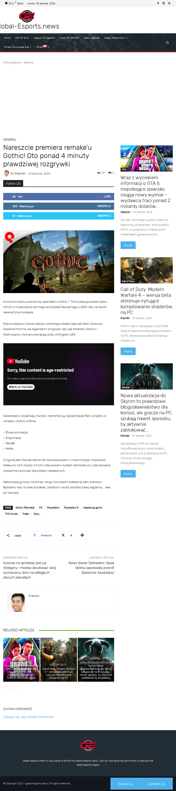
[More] (82, 535)
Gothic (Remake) (25, 507)
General (28, 62)
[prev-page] (6, 689)
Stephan (125, 212)
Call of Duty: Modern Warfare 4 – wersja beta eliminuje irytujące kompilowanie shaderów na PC (58, 673)
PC (40, 507)
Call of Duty (58, 665)
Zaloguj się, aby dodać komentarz (28, 717)
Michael (125, 435)
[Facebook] (158, 3)
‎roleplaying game (92, 507)
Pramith (20, 173)
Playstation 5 (71, 507)
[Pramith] (7, 173)
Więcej (128, 245)
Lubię (107, 196)
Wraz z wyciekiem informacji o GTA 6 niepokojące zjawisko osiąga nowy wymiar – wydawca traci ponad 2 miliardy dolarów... (145, 192)
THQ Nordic (11, 513)
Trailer (25, 513)
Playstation (53, 507)
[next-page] (13, 689)
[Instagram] (163, 3)
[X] (169, 3)
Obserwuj (104, 206)
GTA (21, 661)
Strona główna (12, 62)
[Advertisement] (88, 99)
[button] (167, 42)
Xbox (36, 513)
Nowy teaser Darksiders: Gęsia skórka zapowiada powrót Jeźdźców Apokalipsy (91, 568)
